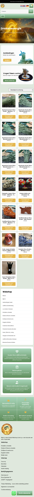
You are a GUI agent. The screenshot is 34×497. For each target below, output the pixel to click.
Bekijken (7, 60)
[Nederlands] (21, 5)
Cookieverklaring (6, 489)
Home (2, 32)
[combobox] (15, 11)
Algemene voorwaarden (7, 486)
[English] (23, 5)
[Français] (26, 5)
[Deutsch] (28, 5)
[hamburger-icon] (3, 16)
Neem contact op (9, 80)
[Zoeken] (31, 11)
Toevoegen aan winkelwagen (9, 116)
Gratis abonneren (24, 493)
